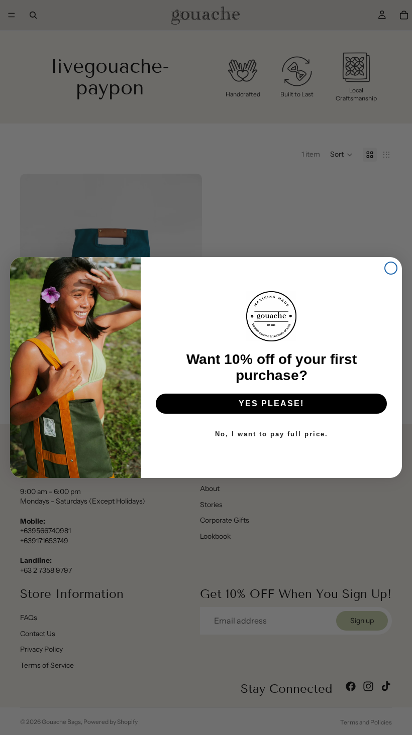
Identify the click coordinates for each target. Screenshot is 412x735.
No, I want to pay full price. (271, 434)
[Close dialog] (391, 268)
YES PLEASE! (271, 403)
